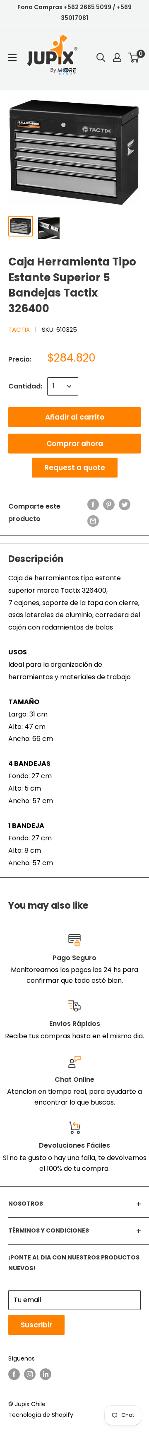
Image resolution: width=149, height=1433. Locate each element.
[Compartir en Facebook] (93, 504)
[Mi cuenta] (117, 57)
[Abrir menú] (12, 57)
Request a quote (74, 468)
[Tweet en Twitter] (124, 504)
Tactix (19, 329)
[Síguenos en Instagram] (30, 1374)
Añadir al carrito (74, 417)
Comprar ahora (74, 444)
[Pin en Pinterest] (109, 504)
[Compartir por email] (93, 521)
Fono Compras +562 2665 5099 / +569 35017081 (74, 12)
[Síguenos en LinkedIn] (45, 1374)
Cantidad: (25, 386)
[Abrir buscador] (101, 57)
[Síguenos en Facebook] (14, 1374)
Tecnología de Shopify (40, 1415)
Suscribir (36, 1325)
